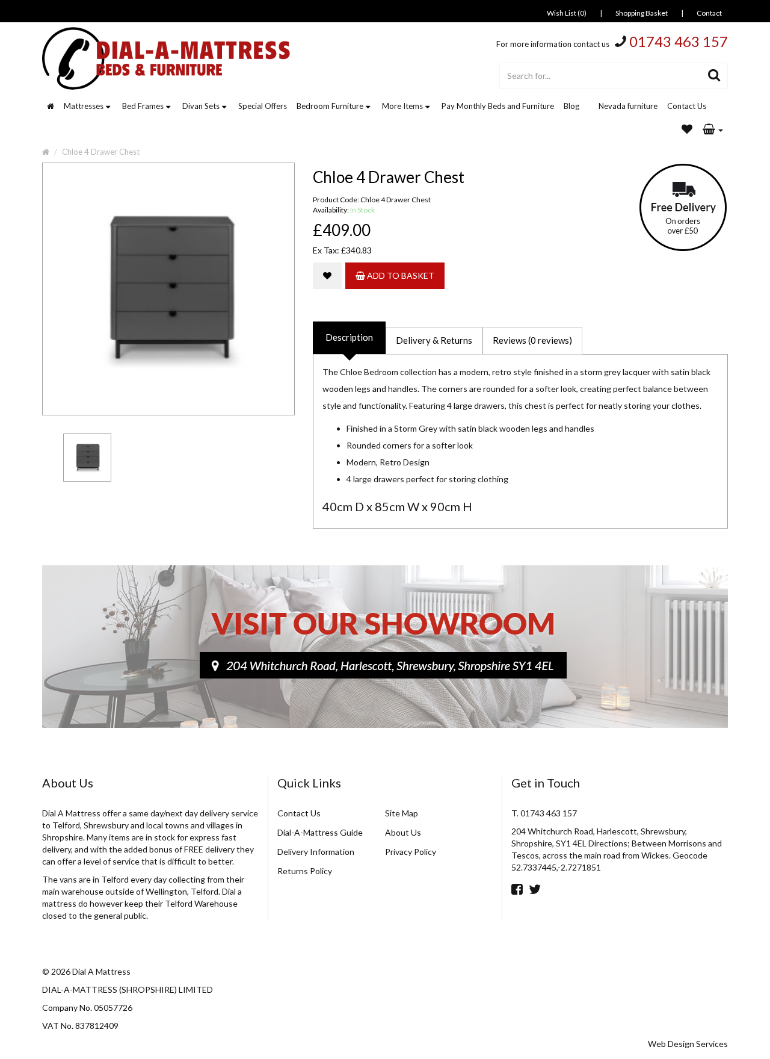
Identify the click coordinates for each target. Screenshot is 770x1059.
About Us (403, 832)
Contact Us (686, 106)
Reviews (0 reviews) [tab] (532, 340)
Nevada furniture (628, 106)
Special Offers (262, 106)
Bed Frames (143, 106)
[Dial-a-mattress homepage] (167, 58)
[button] (713, 130)
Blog (571, 106)
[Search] (714, 76)
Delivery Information (315, 851)
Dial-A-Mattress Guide (320, 832)
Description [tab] (349, 337)
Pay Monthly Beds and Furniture (498, 106)
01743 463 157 (678, 41)
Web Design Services (688, 1044)
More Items (402, 106)
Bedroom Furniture (330, 106)
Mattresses (83, 106)
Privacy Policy (410, 851)
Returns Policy (304, 871)
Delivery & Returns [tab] (434, 340)
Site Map (401, 813)
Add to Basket (399, 275)
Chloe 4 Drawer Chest (101, 152)
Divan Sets (201, 106)
